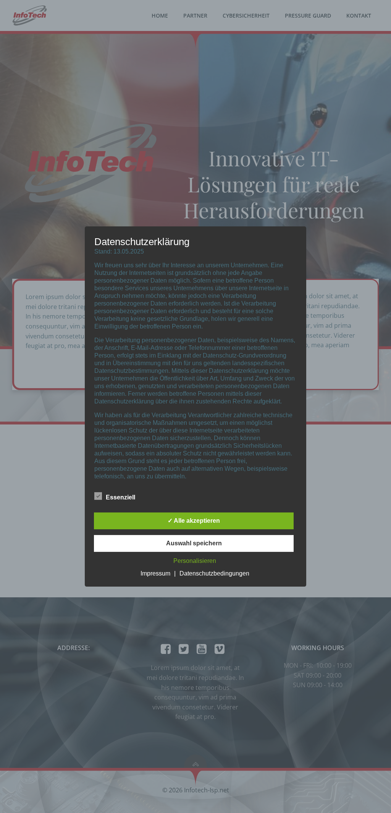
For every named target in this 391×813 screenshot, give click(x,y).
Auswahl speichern (194, 543)
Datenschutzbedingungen (214, 573)
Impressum (155, 573)
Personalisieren (194, 561)
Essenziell (120, 497)
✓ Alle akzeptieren (194, 520)
